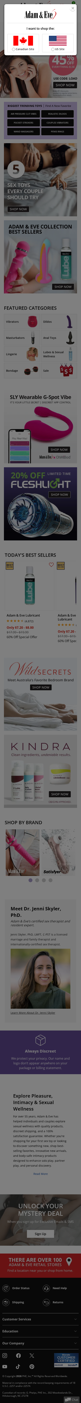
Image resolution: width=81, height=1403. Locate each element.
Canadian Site (25, 49)
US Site (59, 49)
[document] (40, 29)
